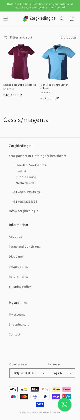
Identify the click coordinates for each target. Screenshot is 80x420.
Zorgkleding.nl (34, 412)
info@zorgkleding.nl (24, 211)
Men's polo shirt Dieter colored (54, 86)
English (57, 373)
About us (15, 237)
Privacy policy (18, 267)
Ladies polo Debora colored (20, 84)
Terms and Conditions (24, 247)
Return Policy (18, 277)
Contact (14, 334)
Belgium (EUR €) (24, 373)
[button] (5, 18)
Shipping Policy (20, 287)
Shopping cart (19, 324)
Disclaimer (16, 256)
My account (17, 314)
